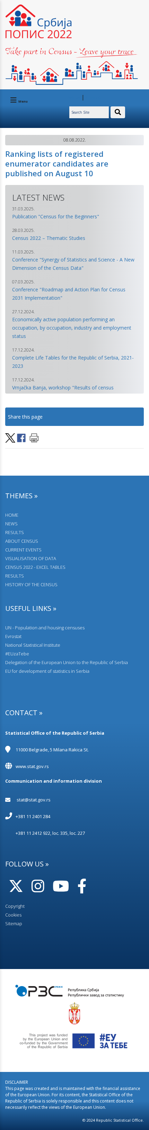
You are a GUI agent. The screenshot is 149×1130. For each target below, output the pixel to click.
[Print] (34, 437)
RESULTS (14, 532)
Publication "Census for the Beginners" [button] (55, 216)
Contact (93, 97)
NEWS (11, 523)
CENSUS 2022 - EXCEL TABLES (35, 567)
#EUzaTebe (17, 654)
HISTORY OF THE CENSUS (31, 584)
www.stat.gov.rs (32, 766)
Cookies (13, 915)
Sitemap (13, 923)
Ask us (74, 97)
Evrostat (13, 636)
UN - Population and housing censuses (45, 627)
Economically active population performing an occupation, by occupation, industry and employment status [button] (71, 327)
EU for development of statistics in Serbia (47, 671)
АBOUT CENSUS (21, 541)
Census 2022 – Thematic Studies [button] (48, 238)
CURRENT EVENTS (23, 550)
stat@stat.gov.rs (34, 800)
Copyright (15, 906)
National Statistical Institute (32, 645)
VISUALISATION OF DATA (30, 558)
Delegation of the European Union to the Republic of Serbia (66, 662)
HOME (11, 515)
